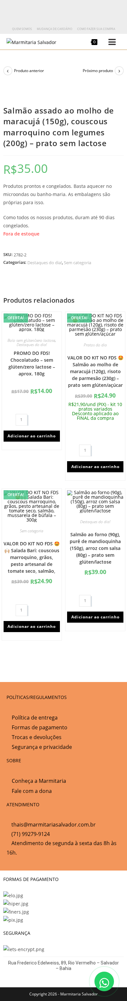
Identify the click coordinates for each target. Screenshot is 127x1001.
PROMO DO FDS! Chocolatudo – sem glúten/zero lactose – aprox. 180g (31, 363)
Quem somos (22, 29)
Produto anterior (29, 70)
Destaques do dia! (44, 262)
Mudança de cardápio (54, 29)
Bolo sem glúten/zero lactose (31, 340)
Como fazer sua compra (96, 29)
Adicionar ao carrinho (31, 436)
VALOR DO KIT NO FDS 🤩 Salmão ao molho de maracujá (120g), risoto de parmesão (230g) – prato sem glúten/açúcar (95, 371)
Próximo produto (98, 70)
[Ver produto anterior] (7, 70)
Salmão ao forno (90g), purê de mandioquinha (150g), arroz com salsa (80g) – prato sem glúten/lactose (95, 548)
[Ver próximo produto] (119, 70)
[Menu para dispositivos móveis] (107, 42)
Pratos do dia (95, 345)
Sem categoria (77, 262)
